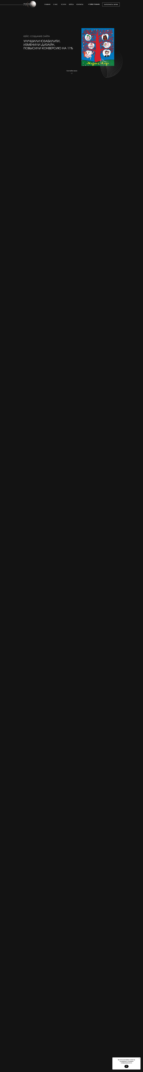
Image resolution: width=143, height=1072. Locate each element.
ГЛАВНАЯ (47, 4)
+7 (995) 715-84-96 (94, 4)
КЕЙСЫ (71, 4)
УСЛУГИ (63, 4)
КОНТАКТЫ (79, 4)
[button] (31, 55)
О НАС (55, 4)
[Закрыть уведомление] (139, 1058)
